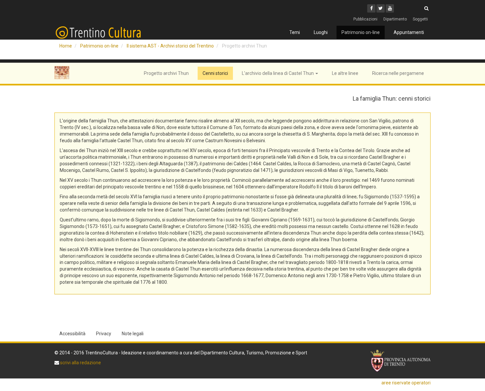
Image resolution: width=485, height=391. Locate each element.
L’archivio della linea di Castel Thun (278, 73)
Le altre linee (345, 73)
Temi (294, 32)
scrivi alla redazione (80, 362)
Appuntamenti (409, 32)
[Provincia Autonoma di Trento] (401, 361)
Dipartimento (395, 19)
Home (65, 46)
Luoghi (321, 32)
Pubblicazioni (365, 19)
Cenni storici (215, 73)
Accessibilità (72, 333)
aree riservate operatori (406, 382)
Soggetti (420, 19)
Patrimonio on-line (360, 32)
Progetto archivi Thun (166, 73)
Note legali (133, 333)
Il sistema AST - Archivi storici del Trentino (170, 46)
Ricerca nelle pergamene (398, 73)
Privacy (103, 333)
